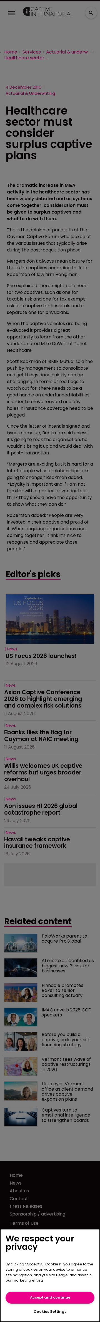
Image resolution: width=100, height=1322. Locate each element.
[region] (50, 1275)
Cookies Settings (50, 1311)
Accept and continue (50, 1297)
